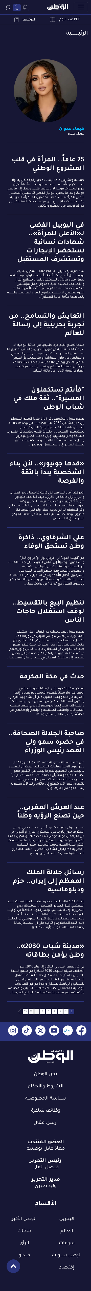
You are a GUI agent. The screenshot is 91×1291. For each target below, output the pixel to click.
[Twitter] (40, 1031)
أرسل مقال (46, 1123)
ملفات (24, 1231)
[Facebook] (81, 1031)
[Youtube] (54, 1031)
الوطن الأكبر (24, 1219)
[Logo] (57, 7)
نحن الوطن (45, 1074)
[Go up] (10, 1268)
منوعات (67, 1243)
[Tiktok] (27, 1031)
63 (25, 1011)
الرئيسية (77, 34)
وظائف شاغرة (45, 1110)
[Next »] (19, 1011)
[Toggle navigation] (81, 7)
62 (31, 1011)
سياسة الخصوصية (45, 1098)
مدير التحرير (45, 1180)
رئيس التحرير (45, 1161)
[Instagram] (13, 1031)
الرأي (24, 1243)
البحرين (66, 1219)
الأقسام (45, 1204)
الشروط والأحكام (45, 1086)
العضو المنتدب (45, 1142)
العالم (66, 1231)
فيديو (24, 1255)
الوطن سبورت (67, 1255)
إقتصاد (66, 1267)
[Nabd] (68, 1031)
